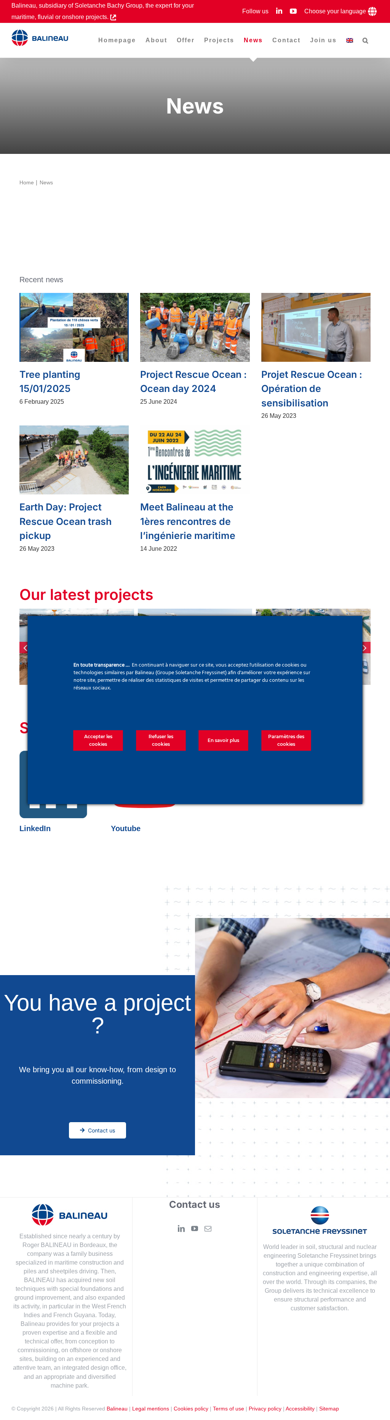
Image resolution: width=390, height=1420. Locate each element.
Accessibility (300, 1409)
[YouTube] (194, 1228)
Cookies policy (191, 1409)
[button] (366, 40)
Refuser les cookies (161, 740)
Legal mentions (150, 1409)
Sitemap (329, 1409)
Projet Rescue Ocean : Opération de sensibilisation (311, 389)
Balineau (117, 1409)
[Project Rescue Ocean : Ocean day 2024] (194, 327)
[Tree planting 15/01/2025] (74, 327)
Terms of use (228, 1409)
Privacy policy (265, 1409)
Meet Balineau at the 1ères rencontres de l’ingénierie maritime (187, 521)
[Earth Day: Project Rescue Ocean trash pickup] (74, 459)
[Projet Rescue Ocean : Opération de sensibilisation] (316, 327)
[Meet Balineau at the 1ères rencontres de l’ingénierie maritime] (194, 459)
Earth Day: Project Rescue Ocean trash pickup (65, 521)
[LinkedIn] (181, 1228)
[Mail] (208, 1228)
